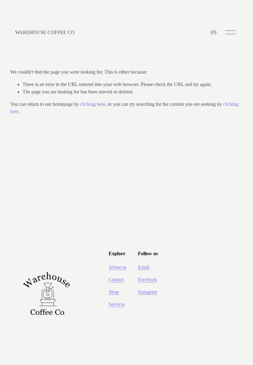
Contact (116, 279)
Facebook (147, 279)
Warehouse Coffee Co (45, 32)
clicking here (92, 104)
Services (117, 304)
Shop (114, 291)
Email (143, 267)
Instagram (147, 291)
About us (117, 267)
